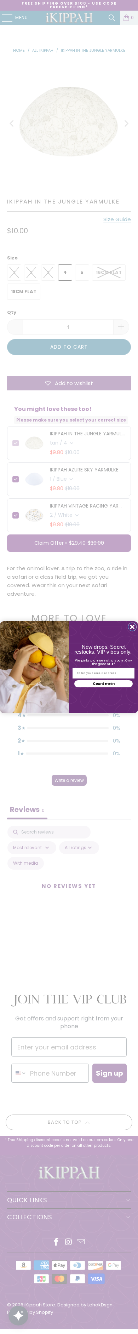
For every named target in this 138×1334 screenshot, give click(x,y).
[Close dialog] (132, 627)
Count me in (104, 683)
